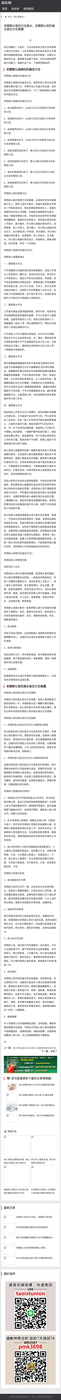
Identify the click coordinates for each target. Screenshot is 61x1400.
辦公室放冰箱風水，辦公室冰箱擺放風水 (37, 1115)
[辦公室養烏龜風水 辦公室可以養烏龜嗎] (12, 1097)
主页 (9, 17)
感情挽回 (28, 8)
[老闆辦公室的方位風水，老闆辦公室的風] (9, 1219)
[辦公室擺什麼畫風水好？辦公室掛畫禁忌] (12, 1107)
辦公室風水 (19, 17)
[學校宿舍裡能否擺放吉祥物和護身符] (9, 1230)
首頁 (4, 8)
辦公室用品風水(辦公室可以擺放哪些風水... (35, 1258)
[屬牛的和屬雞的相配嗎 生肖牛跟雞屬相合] (9, 1240)
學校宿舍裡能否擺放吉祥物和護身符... (33, 1227)
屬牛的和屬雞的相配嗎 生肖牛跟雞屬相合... (35, 1237)
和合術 (15, 8)
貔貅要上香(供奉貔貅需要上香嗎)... (31, 1248)
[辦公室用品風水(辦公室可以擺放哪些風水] (9, 1260)
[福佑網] (10, 3)
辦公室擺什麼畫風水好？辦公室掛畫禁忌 (37, 1105)
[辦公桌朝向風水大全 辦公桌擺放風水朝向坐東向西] (12, 1087)
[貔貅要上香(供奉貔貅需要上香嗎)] (9, 1250)
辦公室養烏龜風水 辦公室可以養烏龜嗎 (36, 1095)
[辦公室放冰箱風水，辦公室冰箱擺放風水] (12, 1118)
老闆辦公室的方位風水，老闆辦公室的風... (35, 1217)
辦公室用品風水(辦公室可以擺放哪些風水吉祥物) (34, 1048)
